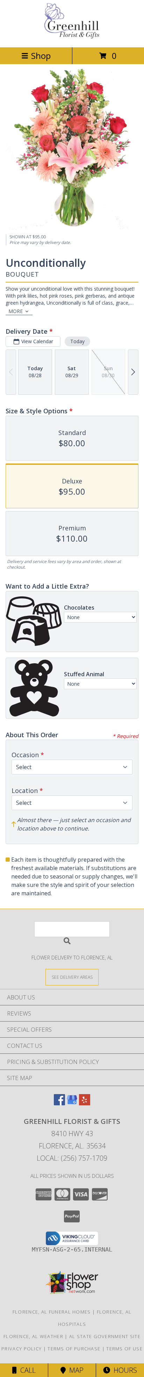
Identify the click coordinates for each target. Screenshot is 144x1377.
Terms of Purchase (74, 1348)
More (15, 311)
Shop (41, 55)
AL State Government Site (105, 1336)
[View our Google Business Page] (72, 1103)
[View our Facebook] (59, 1103)
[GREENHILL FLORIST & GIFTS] (72, 37)
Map (75, 1370)
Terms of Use (124, 1348)
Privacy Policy (21, 1348)
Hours (123, 1370)
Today (77, 341)
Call (26, 1370)
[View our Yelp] (84, 1103)
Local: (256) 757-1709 (72, 1158)
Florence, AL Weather (33, 1336)
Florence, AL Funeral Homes (52, 1312)
